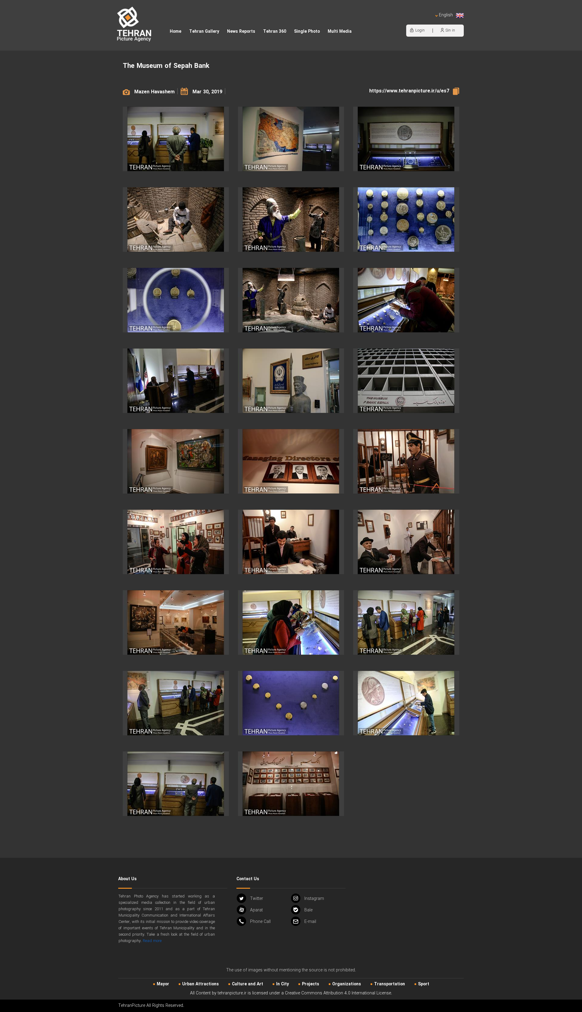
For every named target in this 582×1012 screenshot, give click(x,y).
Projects (310, 984)
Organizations (346, 984)
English (446, 15)
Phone (260, 921)
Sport (423, 984)
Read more (152, 941)
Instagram (314, 898)
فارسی (426, 21)
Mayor (163, 984)
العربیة (411, 21)
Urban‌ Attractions (200, 984)
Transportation (389, 984)
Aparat (256, 910)
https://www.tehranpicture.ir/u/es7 (409, 91)
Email (310, 921)
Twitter (256, 898)
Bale (308, 910)
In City (282, 984)
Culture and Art (247, 984)
